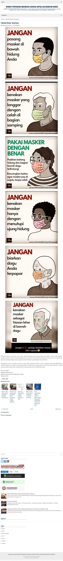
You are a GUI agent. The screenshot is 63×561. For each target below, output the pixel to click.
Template (33, 556)
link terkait (4, 471)
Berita (3, 531)
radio (3, 538)
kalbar (53, 554)
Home (2, 19)
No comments (16, 25)
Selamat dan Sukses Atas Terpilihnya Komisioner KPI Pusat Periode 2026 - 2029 (27, 509)
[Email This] (2, 379)
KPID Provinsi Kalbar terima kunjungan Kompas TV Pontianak (29, 394)
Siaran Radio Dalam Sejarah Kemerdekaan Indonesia (21, 493)
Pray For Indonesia (12, 501)
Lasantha (38, 556)
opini (3, 536)
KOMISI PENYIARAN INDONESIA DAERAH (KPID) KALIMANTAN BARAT (32, 6)
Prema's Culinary (28, 557)
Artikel (3, 528)
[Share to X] (5, 379)
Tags (11, 471)
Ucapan (3, 543)
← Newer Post (4, 409)
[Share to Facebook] (7, 379)
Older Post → (58, 409)
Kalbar (36, 557)
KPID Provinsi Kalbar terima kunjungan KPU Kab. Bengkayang (5, 394)
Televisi (3, 541)
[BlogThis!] (4, 379)
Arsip (16, 471)
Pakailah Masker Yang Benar (10, 23)
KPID (29, 556)
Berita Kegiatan (5, 533)
